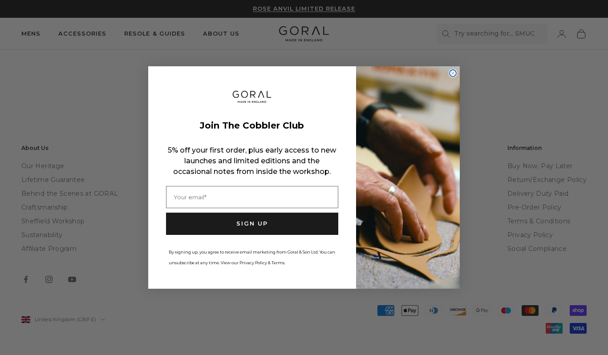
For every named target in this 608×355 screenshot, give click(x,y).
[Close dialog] (453, 73)
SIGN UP (252, 223)
